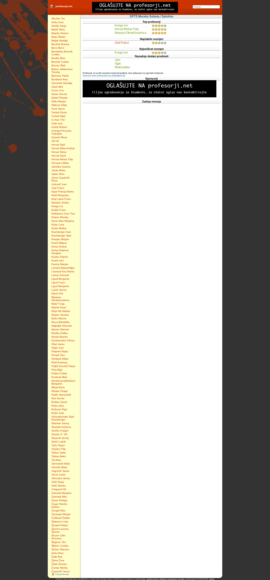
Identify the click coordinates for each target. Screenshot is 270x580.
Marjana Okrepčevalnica (60, 299)
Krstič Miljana (59, 242)
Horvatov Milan (60, 162)
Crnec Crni (57, 90)
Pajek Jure (57, 347)
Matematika (122, 67)
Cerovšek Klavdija (61, 83)
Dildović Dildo (59, 105)
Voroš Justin (58, 474)
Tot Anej (56, 459)
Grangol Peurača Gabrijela (61, 132)
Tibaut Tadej (58, 452)
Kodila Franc (58, 209)
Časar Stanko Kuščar (59, 505)
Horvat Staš (58, 144)
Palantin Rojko (59, 351)
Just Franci (57, 187)
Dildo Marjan (58, 101)
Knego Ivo (57, 206)
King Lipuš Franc (61, 198)
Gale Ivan (57, 123)
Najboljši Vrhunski (61, 325)
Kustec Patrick (59, 256)
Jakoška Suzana (61, 166)
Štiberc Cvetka (59, 545)
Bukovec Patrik (60, 75)
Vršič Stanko (58, 485)
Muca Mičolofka (60, 322)
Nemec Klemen (60, 329)
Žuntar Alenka (59, 567)
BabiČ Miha (58, 29)
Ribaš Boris (58, 387)
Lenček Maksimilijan (63, 267)
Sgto (118, 63)
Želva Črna (57, 560)
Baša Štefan (58, 36)
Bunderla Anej (59, 79)
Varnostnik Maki (60, 463)
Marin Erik (57, 293)
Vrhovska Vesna (60, 478)
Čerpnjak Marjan (61, 514)
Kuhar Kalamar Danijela (60, 252)
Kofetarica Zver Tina (63, 213)
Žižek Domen (59, 564)
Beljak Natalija (59, 40)
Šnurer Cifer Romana (58, 537)
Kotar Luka (57, 224)
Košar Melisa (58, 228)
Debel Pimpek (59, 97)
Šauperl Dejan (59, 525)
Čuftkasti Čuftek (60, 517)
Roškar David (59, 402)
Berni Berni (57, 47)
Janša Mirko (58, 170)
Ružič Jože (57, 413)
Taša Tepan (58, 445)
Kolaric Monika (60, 217)
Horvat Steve (58, 151)
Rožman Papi (59, 409)
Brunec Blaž (58, 65)
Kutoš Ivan (57, 260)
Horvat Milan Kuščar (63, 148)
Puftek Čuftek (59, 373)
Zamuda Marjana (61, 492)
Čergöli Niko (58, 510)
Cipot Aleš (57, 86)
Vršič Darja (57, 481)
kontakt (181, 579)
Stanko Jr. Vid (59, 434)
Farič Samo (58, 108)
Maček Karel (58, 307)
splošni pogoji (152, 579)
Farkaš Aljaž (58, 116)
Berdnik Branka (60, 44)
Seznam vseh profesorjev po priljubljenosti (104, 75)
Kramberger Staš (61, 235)
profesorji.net (63, 6)
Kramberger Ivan (61, 231)
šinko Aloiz (57, 553)
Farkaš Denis (59, 112)
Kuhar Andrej (58, 246)
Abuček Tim (58, 18)
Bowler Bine (58, 58)
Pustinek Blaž (59, 377)
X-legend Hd (58, 489)
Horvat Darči (58, 155)
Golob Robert (59, 127)
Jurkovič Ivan (59, 184)
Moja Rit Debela (60, 311)
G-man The (58, 119)
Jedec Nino (57, 173)
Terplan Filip (58, 448)
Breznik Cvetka (60, 61)
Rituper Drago (59, 391)
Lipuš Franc (58, 282)
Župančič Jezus (60, 571)
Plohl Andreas (59, 362)
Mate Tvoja (57, 303)
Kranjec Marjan (60, 239)
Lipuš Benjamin (60, 286)
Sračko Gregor (60, 430)
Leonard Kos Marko (62, 271)
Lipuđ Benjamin (60, 278)
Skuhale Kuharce (61, 426)
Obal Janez (58, 344)
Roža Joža (57, 405)
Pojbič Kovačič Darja (63, 366)
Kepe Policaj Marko (62, 191)
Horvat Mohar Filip (62, 159)
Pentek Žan (58, 355)
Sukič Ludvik (58, 441)
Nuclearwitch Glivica (63, 340)
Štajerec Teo (58, 542)
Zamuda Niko (59, 496)
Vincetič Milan (59, 467)
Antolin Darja (58, 25)
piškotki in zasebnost (168, 579)
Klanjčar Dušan (60, 202)
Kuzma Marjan (59, 264)
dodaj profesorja (62, 574)
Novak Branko (59, 336)
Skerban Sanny (60, 423)
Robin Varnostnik (61, 394)
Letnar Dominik (60, 275)
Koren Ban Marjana (62, 220)
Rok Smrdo (57, 398)
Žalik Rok (56, 556)
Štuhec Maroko (60, 549)
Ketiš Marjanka (60, 195)
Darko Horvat (59, 94)
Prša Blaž (56, 369)
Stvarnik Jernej (60, 437)
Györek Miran (59, 137)
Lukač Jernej (58, 289)
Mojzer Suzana (60, 314)
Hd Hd (55, 141)
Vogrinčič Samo (60, 470)
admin (211, 579)
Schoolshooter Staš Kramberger (62, 418)
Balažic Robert (59, 33)
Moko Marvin (58, 318)
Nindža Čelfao (59, 333)
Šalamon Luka (59, 521)
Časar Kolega (59, 500)
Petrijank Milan (60, 358)
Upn (117, 59)
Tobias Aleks (58, 456)
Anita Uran (57, 22)
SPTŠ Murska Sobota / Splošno (151, 16)
